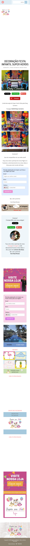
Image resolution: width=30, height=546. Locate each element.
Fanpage (10, 246)
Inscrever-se (8, 191)
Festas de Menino (14, 67)
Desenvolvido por (15, 543)
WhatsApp (16, 93)
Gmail (24, 93)
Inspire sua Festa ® (6, 12)
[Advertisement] (15, 34)
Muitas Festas (23, 67)
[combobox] (6, 187)
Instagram (16, 246)
